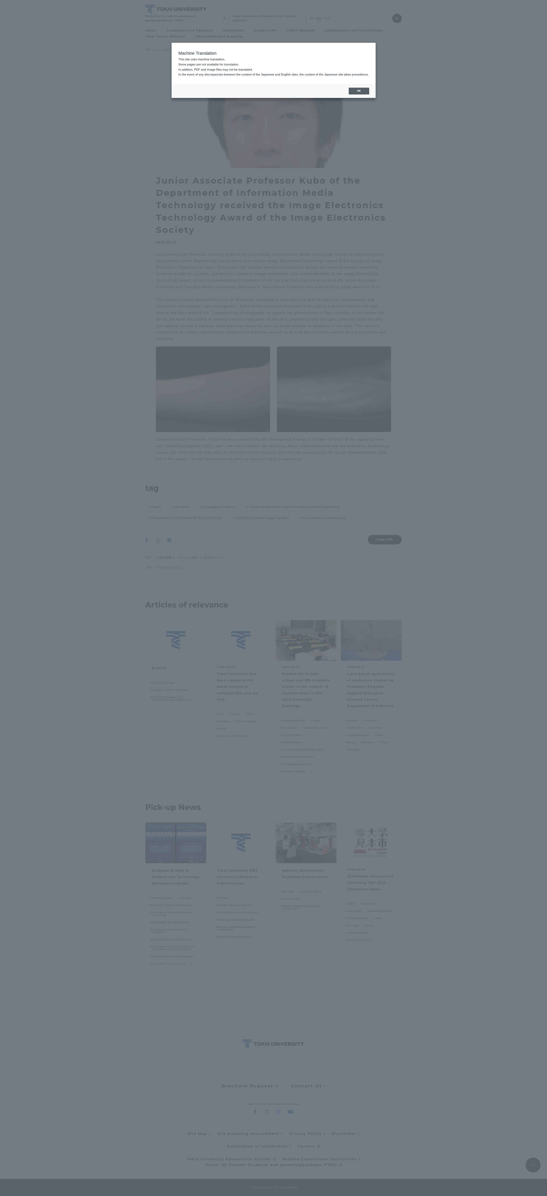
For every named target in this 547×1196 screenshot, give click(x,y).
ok (359, 90)
